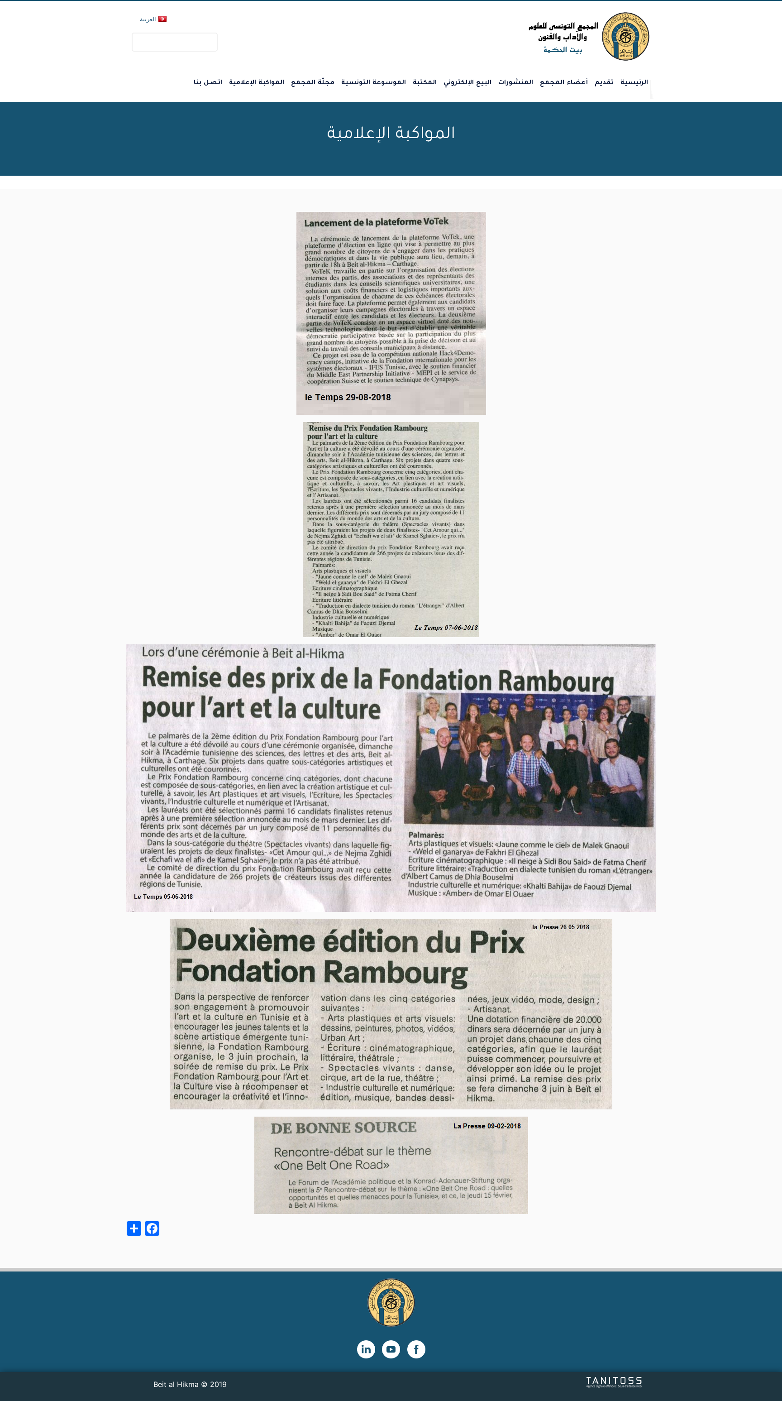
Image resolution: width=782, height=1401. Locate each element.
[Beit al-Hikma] (556, 36)
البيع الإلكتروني (467, 83)
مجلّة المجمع (312, 83)
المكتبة (425, 83)
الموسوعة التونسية (373, 83)
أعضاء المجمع (564, 83)
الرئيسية (634, 83)
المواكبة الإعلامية (256, 83)
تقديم (604, 83)
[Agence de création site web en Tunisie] (614, 1381)
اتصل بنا (208, 83)
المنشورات (515, 83)
